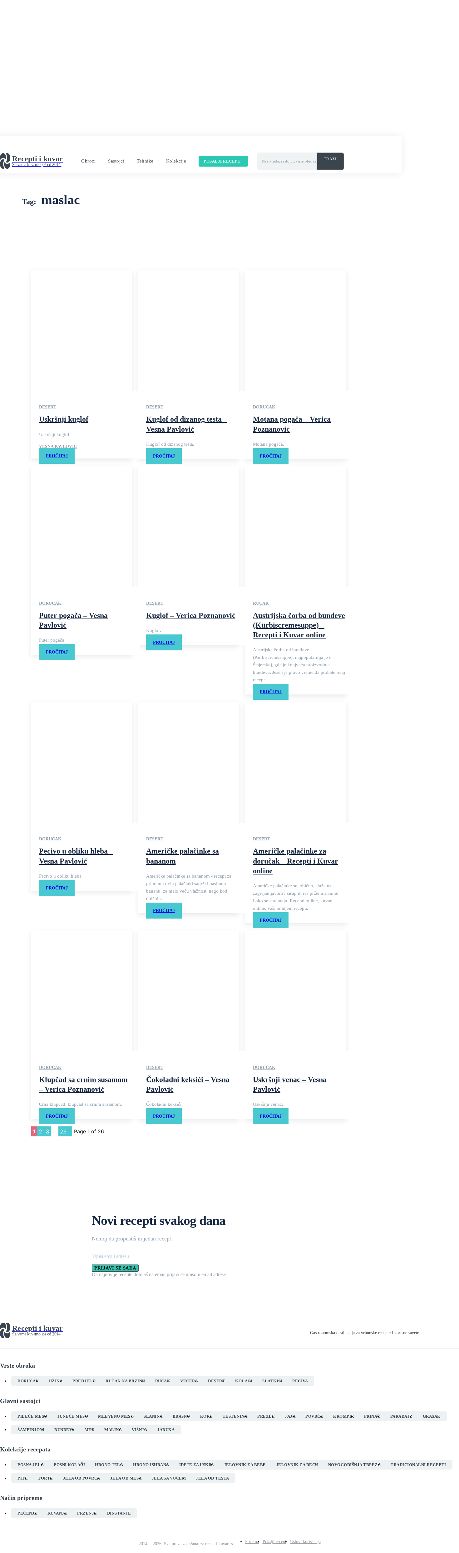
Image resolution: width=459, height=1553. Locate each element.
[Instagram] (434, 1330)
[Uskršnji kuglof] (81, 330)
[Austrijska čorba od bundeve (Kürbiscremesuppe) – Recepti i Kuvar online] (295, 526)
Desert (47, 407)
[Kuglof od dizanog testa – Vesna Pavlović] (188, 330)
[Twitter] (445, 1330)
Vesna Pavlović (58, 446)
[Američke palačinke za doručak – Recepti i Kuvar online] (295, 762)
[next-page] (70, 1131)
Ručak (261, 603)
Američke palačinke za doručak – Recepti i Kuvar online (295, 860)
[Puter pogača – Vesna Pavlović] (81, 526)
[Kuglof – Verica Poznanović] (188, 526)
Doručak (264, 407)
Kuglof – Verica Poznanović (190, 615)
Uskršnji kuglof (63, 419)
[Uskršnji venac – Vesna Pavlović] (295, 990)
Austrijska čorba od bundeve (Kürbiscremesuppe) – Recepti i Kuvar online (299, 625)
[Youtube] (456, 1330)
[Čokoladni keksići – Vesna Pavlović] (188, 990)
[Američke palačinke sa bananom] (188, 762)
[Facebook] (422, 1330)
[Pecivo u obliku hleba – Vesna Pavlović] (81, 762)
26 (63, 1131)
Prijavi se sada (115, 1267)
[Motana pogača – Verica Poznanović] (295, 330)
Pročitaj (57, 455)
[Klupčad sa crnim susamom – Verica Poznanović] (81, 990)
